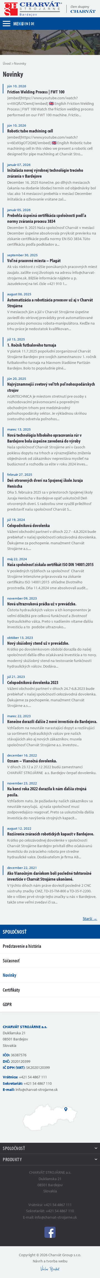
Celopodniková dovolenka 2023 (32, 682)
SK (20, 23)
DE (32, 23)
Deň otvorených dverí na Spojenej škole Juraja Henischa (45, 483)
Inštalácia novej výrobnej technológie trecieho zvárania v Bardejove (45, 173)
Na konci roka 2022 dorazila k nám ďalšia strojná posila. (46, 791)
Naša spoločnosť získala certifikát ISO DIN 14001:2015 (50, 564)
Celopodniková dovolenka (28, 525)
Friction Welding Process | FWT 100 (35, 92)
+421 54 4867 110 (38, 1083)
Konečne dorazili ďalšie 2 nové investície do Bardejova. (52, 721)
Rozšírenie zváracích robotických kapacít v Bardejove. (50, 834)
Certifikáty (11, 990)
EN (26, 23)
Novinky (9, 975)
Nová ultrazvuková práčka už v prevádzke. (41, 604)
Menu (18, 23)
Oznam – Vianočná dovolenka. (32, 761)
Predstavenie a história (22, 946)
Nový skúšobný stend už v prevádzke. (38, 643)
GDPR (7, 1004)
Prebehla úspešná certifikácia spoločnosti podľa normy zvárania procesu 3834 (46, 218)
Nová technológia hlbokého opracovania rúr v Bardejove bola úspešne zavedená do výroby (44, 438)
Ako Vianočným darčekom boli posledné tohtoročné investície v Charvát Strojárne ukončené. (49, 876)
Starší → (90, 918)
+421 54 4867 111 (33, 1076)
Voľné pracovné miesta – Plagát (34, 260)
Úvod (7, 63)
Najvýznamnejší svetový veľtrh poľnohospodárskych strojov (51, 387)
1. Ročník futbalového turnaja (31, 345)
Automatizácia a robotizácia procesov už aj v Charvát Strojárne (50, 302)
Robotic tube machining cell (30, 131)
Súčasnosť (11, 960)
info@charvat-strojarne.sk (37, 1089)
